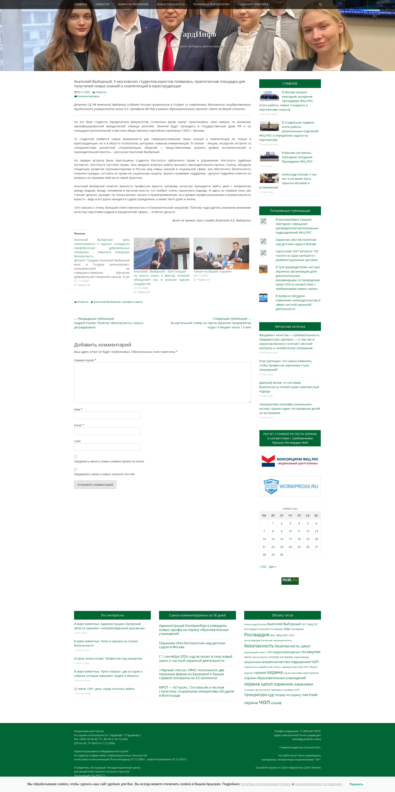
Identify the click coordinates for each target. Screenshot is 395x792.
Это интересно (112, 615)
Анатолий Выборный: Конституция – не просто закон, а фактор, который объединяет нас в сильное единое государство (161, 277)
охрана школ (258, 684)
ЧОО (291, 635)
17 (290, 539)
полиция (249, 689)
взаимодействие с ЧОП (258, 652)
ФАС (272, 635)
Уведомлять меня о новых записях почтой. (104, 474)
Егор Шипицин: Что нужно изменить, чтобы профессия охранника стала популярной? (285, 365)
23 (281, 547)
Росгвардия (256, 634)
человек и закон (132, 302)
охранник (283, 684)
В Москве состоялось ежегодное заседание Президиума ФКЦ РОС (297, 157)
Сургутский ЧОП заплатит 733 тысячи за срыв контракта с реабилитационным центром (297, 255)
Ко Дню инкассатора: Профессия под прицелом (108, 658)
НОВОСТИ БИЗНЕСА (171, 4)
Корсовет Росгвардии (271, 629)
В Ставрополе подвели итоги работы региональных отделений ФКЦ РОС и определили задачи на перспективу (288, 131)
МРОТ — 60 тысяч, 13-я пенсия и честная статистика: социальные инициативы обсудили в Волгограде (196, 691)
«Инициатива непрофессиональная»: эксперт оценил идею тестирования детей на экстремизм (289, 408)
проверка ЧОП (291, 689)
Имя (78, 409)
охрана (275, 672)
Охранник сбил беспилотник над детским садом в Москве (192, 645)
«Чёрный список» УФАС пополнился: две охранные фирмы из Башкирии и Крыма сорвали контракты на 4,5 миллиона (191, 674)
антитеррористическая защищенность (268, 640)
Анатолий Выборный (107, 302)
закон (248, 657)
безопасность (259, 646)
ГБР (303, 624)
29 (273, 555)
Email (79, 425)
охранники (303, 684)
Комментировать (88, 96)
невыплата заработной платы (262, 666)
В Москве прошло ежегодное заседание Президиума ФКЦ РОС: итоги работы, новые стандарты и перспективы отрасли (286, 100)
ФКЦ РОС (282, 635)
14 (264, 539)
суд (271, 694)
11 (299, 531)
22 (273, 547)
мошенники (252, 662)
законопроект (260, 657)
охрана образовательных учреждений (275, 678)
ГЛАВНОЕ (80, 4)
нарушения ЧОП (305, 661)
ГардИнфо (197, 34)
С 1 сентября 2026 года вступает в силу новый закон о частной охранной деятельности (195, 658)
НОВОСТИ (102, 4)
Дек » (272, 567)
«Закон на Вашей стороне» (213, 271)
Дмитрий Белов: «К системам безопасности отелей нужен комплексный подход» (289, 387)
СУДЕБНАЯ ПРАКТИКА (253, 4)
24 (290, 547)
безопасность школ (292, 645)
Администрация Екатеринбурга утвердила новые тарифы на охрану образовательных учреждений (194, 629)
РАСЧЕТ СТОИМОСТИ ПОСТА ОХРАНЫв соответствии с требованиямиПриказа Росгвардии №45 (290, 438)
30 (281, 555)
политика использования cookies (266, 784)
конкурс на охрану (281, 657)
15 (273, 539)
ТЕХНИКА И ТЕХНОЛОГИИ (211, 4)
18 (299, 539)
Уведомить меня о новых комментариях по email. (109, 461)
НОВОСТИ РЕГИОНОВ (133, 4)
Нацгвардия (297, 629)
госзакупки (310, 651)
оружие (260, 672)
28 (264, 555)
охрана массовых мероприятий (300, 672)
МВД (287, 629)
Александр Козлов (255, 624)
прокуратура (255, 694)
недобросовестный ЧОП (294, 666)
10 (290, 531)
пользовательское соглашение (318, 784)
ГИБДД (310, 624)
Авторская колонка (290, 326)
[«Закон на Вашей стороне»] (221, 254)
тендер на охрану (288, 695)
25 (299, 547)
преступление (262, 689)
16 (281, 539)
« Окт (263, 567)
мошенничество (276, 661)
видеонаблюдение (286, 652)
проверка (276, 689)
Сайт (77, 441)
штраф (276, 703)
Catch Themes (312, 767)
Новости (100, 92)
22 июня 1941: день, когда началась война (104, 689)
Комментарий (85, 360)
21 (264, 547)
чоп (264, 702)
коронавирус (301, 657)
